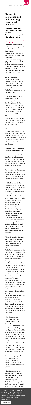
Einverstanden (6, 402)
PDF (23, 41)
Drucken (18, 41)
